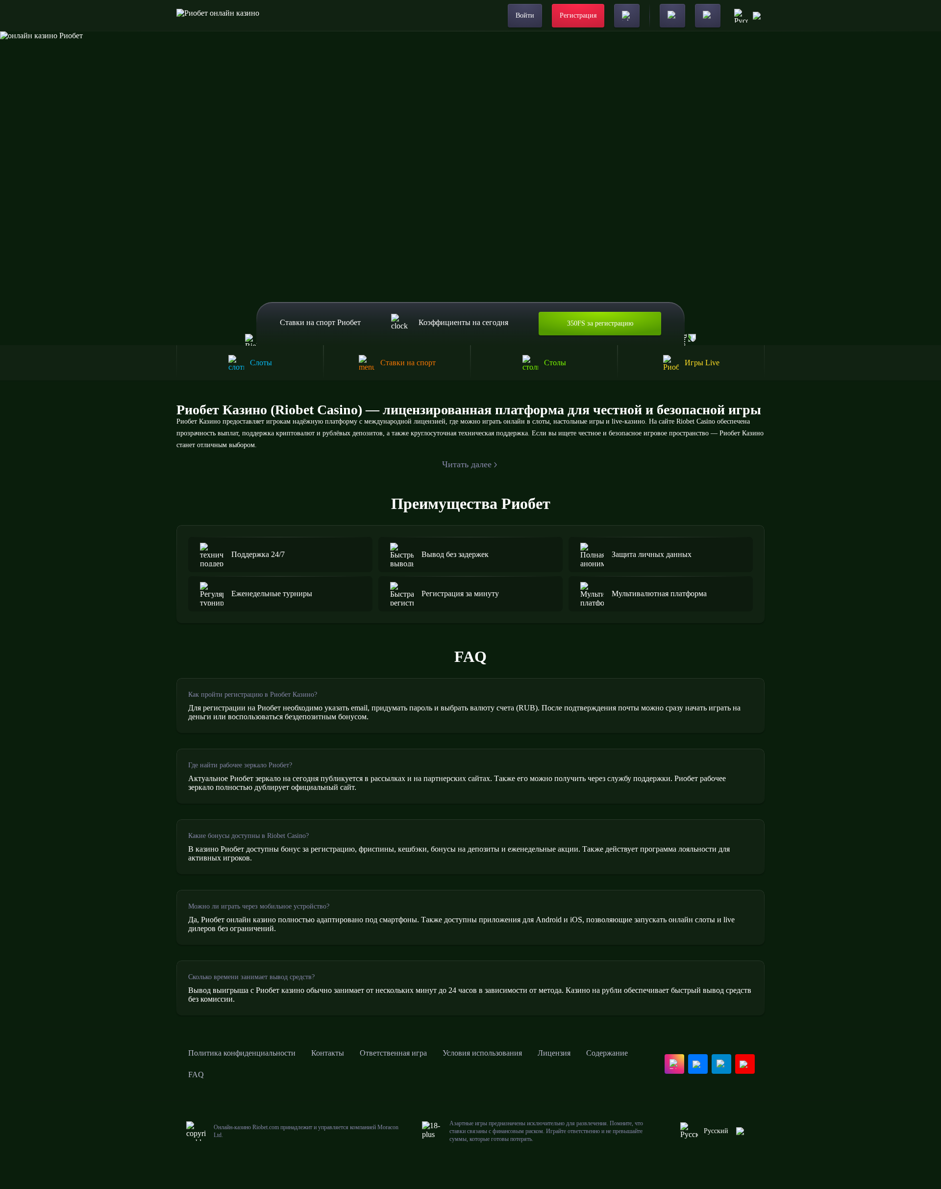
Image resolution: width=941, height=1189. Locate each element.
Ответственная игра (393, 1053)
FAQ (196, 1074)
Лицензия (554, 1053)
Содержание (607, 1053)
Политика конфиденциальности (242, 1053)
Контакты (327, 1053)
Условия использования (482, 1053)
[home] (217, 16)
